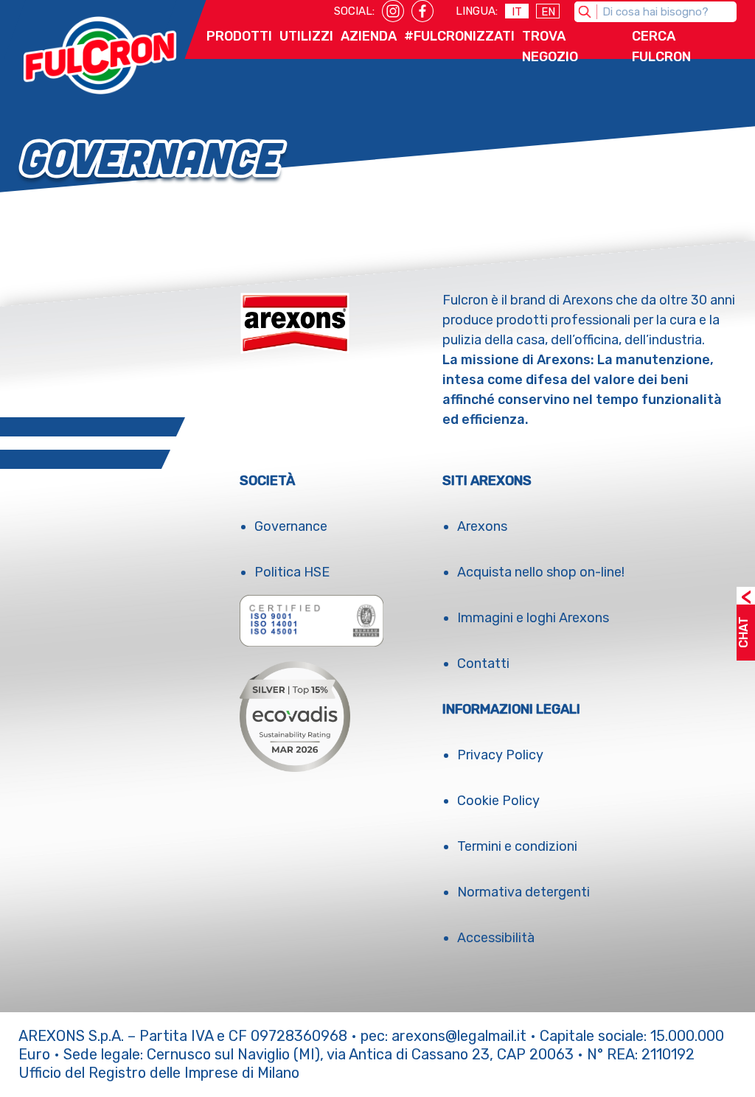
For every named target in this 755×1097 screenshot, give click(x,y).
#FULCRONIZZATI (459, 36)
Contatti (483, 663)
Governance (290, 526)
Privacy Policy (500, 755)
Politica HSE (292, 572)
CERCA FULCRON (661, 46)
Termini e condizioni (517, 846)
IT (517, 11)
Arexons (482, 526)
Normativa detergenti (523, 892)
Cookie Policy (498, 801)
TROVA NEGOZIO (550, 46)
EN (548, 11)
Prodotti (239, 36)
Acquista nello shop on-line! (540, 572)
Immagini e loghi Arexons (533, 618)
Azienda (369, 36)
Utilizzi (306, 36)
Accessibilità (496, 938)
